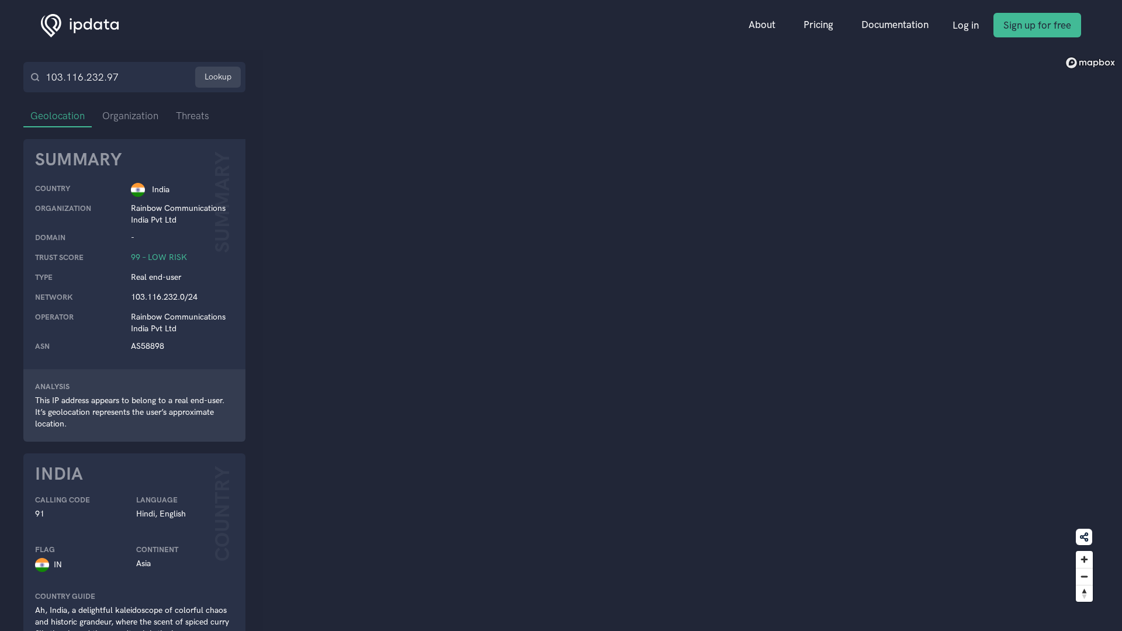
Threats (192, 116)
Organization (130, 116)
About (762, 24)
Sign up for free (1037, 25)
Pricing (818, 24)
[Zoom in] (1084, 559)
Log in (966, 25)
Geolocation (57, 116)
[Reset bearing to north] (1084, 593)
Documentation (895, 24)
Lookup (218, 77)
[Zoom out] (1084, 576)
